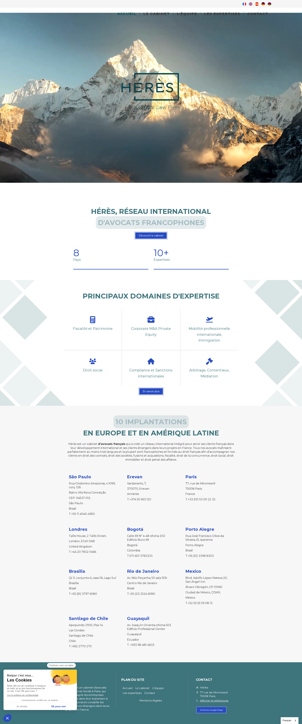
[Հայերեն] (269, 4)
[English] (250, 4)
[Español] (257, 4)
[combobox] (290, 720)
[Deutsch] (263, 4)
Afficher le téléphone (214, 700)
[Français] (244, 4)
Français (287, 720)
